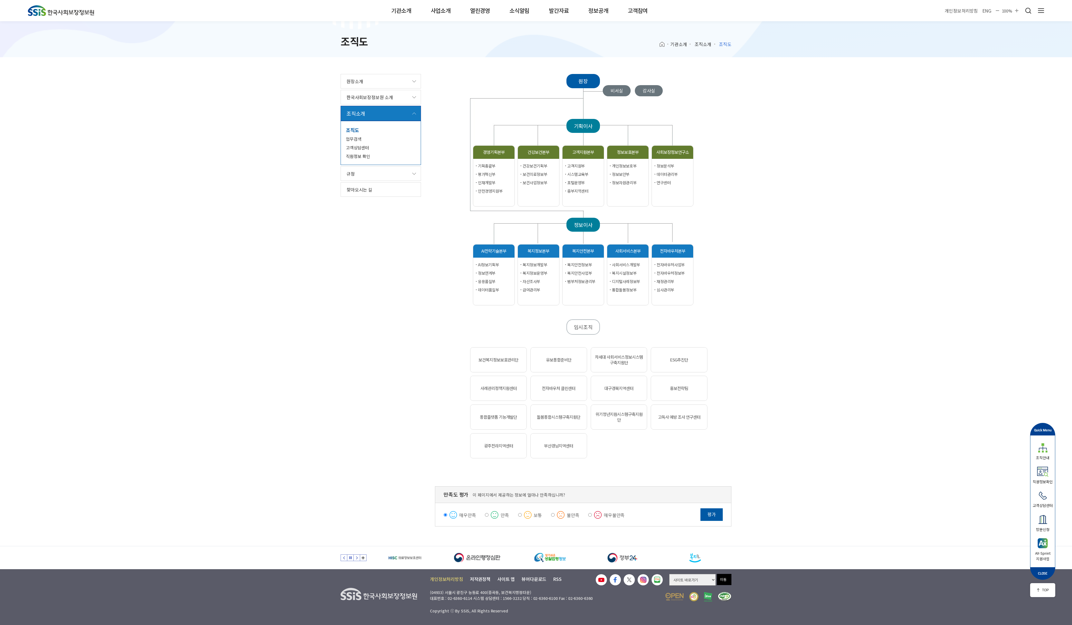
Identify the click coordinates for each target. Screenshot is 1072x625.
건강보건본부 (538, 152)
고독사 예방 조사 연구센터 (679, 417)
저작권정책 (480, 579)
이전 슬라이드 (344, 557)
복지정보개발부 (535, 264)
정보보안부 (621, 174)
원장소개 (354, 81)
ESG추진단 (679, 360)
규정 (350, 173)
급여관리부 (531, 290)
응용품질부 (487, 281)
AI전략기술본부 (493, 251)
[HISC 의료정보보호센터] (404, 557)
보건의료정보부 (535, 174)
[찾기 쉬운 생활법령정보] (550, 557)
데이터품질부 (488, 290)
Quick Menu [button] (1043, 430)
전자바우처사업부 (671, 264)
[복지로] (695, 557)
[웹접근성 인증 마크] (724, 596)
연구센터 (664, 182)
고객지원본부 (583, 152)
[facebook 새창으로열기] (615, 579)
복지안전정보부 (579, 264)
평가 (711, 514)
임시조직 (583, 327)
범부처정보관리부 (581, 281)
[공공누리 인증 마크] (674, 596)
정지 (350, 557)
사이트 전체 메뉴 (1041, 11)
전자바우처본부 (672, 251)
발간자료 (559, 10)
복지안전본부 (583, 251)
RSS (557, 579)
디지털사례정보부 (626, 281)
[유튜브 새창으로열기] (601, 579)
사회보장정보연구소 (672, 152)
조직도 (352, 129)
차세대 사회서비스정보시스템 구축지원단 (619, 359)
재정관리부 (665, 281)
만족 (505, 515)
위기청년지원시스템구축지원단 (619, 417)
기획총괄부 (487, 166)
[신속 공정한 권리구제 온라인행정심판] (477, 557)
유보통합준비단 (558, 360)
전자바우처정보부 (671, 273)
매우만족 (467, 515)
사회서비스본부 (628, 251)
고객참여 (638, 10)
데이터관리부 (667, 174)
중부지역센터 (577, 191)
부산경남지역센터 (558, 446)
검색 (1028, 11)
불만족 (573, 515)
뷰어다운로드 (533, 579)
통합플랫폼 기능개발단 (498, 417)
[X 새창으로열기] (629, 579)
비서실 (617, 90)
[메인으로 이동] (61, 10)
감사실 (649, 90)
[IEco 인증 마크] (708, 597)
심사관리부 (665, 290)
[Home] (664, 44)
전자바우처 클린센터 (558, 388)
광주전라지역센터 (498, 446)
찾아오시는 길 (359, 189)
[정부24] (622, 557)
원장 (583, 81)
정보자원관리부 (624, 182)
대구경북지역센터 (618, 388)
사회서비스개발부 (626, 264)
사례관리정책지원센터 (498, 388)
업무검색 (353, 139)
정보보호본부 (628, 152)
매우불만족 (614, 515)
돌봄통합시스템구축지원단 (558, 417)
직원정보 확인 (358, 156)
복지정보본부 (538, 251)
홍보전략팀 (679, 388)
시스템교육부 (577, 174)
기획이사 (583, 126)
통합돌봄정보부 (624, 290)
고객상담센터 (357, 147)
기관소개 (401, 10)
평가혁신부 (487, 174)
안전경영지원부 (490, 191)
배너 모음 (363, 557)
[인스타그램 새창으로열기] (643, 579)
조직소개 (703, 44)
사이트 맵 (506, 579)
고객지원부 (576, 166)
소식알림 (519, 10)
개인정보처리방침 (961, 10)
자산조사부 (531, 281)
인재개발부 (487, 182)
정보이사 (583, 224)
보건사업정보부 (535, 182)
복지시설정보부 (624, 273)
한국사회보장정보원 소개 (369, 97)
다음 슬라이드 (356, 557)
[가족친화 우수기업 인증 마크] (693, 596)
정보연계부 (487, 273)
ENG (986, 10)
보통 (538, 515)
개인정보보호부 (624, 166)
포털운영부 (576, 182)
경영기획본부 (494, 152)
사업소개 (441, 10)
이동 (723, 579)
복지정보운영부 (535, 273)
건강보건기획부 (535, 166)
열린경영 (480, 10)
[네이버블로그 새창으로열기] (657, 579)
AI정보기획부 (488, 264)
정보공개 (598, 10)
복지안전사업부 (579, 273)
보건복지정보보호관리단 (498, 360)
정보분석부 (665, 166)
